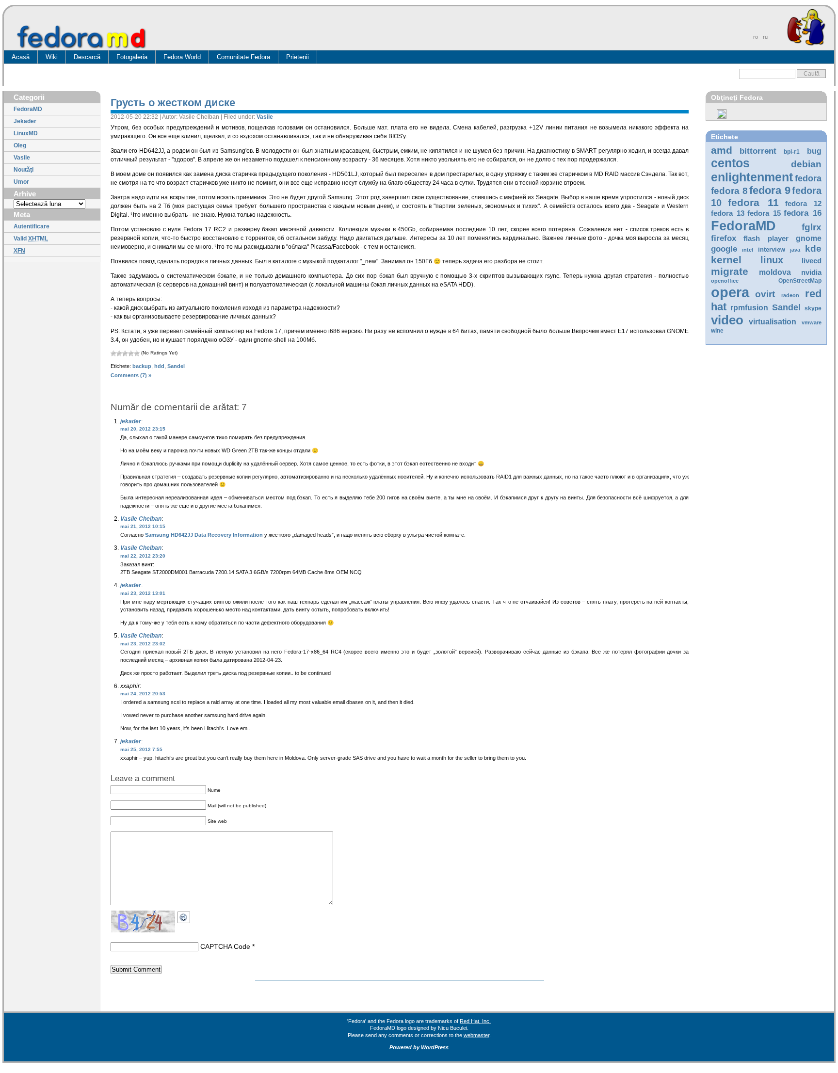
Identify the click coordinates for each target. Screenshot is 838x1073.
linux (771, 260)
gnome (809, 238)
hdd (159, 366)
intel (747, 250)
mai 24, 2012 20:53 (142, 693)
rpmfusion (749, 308)
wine (717, 330)
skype (813, 308)
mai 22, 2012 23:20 (142, 556)
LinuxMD (26, 133)
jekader (130, 421)
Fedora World (182, 57)
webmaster (476, 1035)
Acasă (21, 57)
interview (771, 249)
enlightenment (752, 177)
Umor (21, 181)
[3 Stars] (125, 353)
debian (806, 164)
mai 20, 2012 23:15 (142, 429)
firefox (723, 238)
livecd (812, 261)
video (727, 320)
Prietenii (297, 57)
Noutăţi (23, 169)
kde (813, 248)
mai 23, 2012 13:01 (142, 593)
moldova (775, 272)
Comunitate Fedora (243, 57)
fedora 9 (769, 190)
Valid (31, 238)
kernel (726, 259)
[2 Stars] (119, 353)
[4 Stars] (131, 353)
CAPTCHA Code (225, 946)
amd (721, 150)
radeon (790, 295)
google (724, 249)
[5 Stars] (137, 353)
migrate (729, 271)
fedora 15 (764, 213)
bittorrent (758, 151)
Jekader (25, 121)
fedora (808, 178)
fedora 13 (727, 213)
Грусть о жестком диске (173, 102)
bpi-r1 (792, 151)
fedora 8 (729, 190)
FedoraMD (28, 109)
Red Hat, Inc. (475, 1021)
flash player (766, 238)
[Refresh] (186, 916)
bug (814, 151)
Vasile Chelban (140, 518)
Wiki (52, 57)
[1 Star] (113, 353)
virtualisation (772, 322)
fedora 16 (803, 213)
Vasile (22, 157)
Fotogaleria (131, 57)
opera (730, 292)
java (795, 250)
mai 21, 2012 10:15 (142, 526)
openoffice (725, 281)
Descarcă (87, 57)
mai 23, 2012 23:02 (142, 643)
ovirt (765, 293)
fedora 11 (753, 202)
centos (730, 163)
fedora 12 (803, 204)
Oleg (20, 145)
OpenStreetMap (800, 280)
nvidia (811, 272)
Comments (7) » (131, 375)
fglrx (812, 227)
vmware (812, 322)
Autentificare (31, 226)
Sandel (786, 307)
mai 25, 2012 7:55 (141, 749)
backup (141, 366)
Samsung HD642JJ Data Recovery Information (204, 535)
